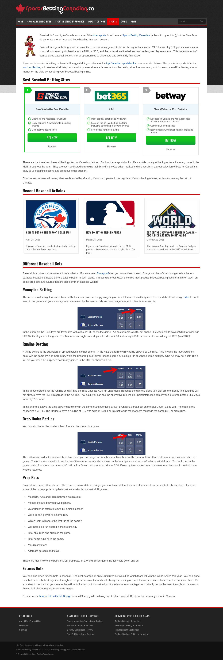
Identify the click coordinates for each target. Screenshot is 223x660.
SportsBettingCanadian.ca (42, 654)
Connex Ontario (77, 649)
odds (186, 297)
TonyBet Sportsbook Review (80, 634)
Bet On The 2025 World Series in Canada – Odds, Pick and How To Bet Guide (172, 233)
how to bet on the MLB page (55, 596)
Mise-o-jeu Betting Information (129, 625)
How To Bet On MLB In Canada (103, 232)
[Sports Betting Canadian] (55, 13)
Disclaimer (24, 625)
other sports (99, 35)
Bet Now (52, 137)
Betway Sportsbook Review (80, 630)
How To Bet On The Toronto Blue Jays (48, 232)
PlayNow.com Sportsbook (127, 630)
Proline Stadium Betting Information (131, 634)
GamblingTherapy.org (60, 649)
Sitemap (23, 630)
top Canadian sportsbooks (121, 63)
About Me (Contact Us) (30, 621)
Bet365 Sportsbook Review (80, 625)
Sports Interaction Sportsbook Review (85, 621)
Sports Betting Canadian (136, 35)
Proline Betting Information (127, 621)
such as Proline (31, 67)
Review (52, 146)
